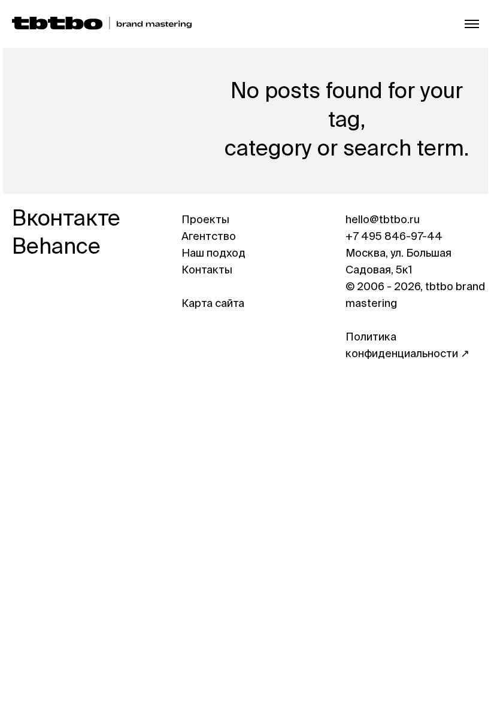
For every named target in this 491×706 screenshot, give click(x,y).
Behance (56, 247)
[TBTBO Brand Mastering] (102, 24)
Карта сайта (212, 304)
